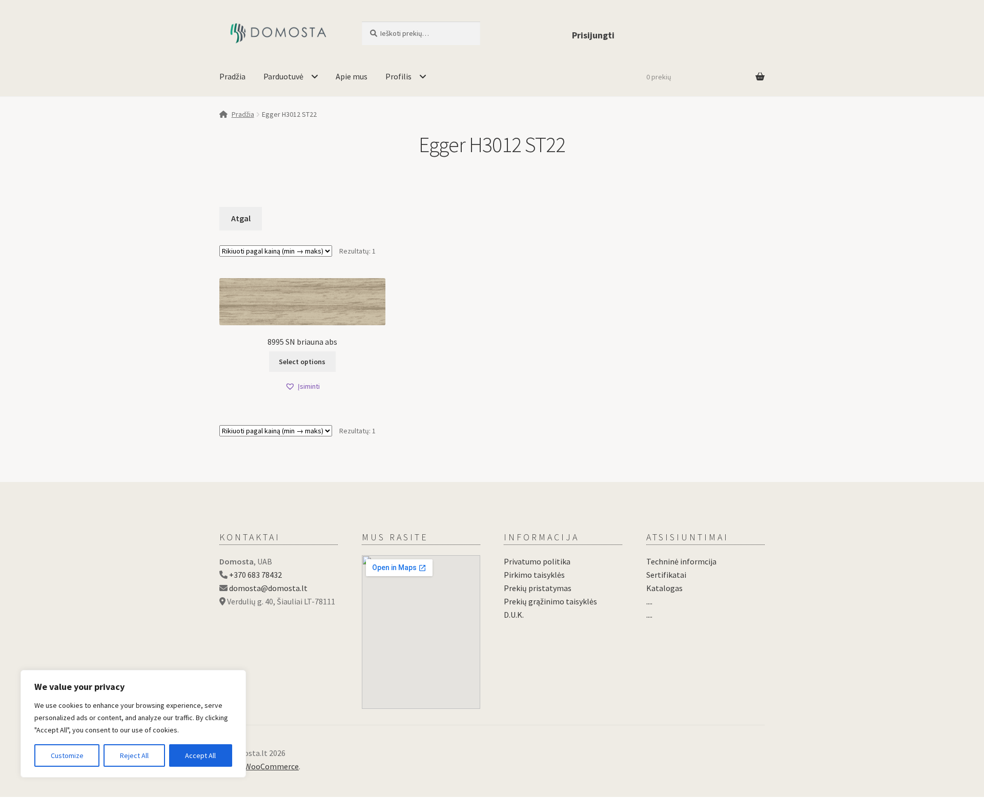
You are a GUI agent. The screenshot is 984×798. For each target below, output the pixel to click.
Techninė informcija (681, 561)
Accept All (200, 755)
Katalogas (664, 588)
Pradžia (232, 76)
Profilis (398, 76)
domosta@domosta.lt (268, 588)
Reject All (134, 755)
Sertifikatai (666, 575)
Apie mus (351, 76)
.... (649, 601)
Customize (67, 755)
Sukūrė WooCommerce (259, 766)
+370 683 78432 (255, 575)
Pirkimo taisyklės (534, 575)
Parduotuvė (283, 76)
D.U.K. (514, 615)
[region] (133, 724)
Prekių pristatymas (537, 588)
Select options (302, 361)
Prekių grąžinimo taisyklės (550, 601)
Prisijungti (593, 35)
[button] (302, 386)
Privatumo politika (537, 561)
